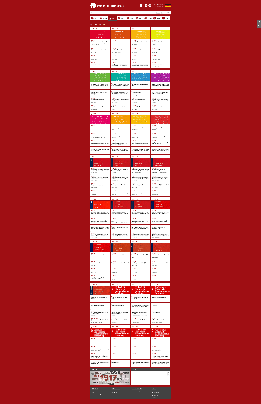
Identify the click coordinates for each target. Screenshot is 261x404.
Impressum (154, 397)
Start (96, 24)
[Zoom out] (169, 375)
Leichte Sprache (155, 392)
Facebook (115, 391)
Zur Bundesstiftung (96, 394)
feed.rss (115, 392)
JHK (104, 24)
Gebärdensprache (156, 394)
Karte (93, 392)
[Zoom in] (169, 373)
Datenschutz (155, 395)
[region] (150, 378)
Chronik (93, 391)
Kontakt (153, 391)
